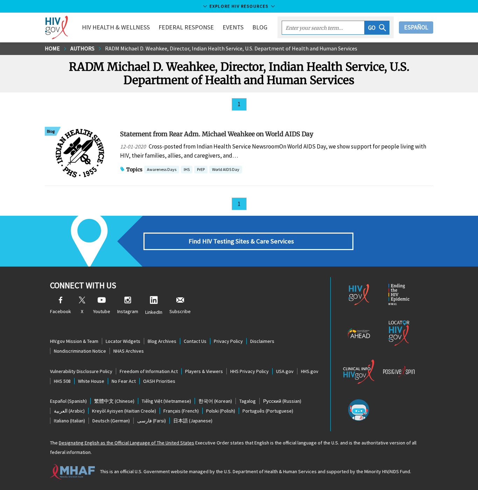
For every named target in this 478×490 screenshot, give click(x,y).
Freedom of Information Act (149, 371)
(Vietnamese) (166, 401)
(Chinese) (114, 401)
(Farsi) (151, 420)
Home (52, 48)
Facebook (60, 311)
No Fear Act (124, 381)
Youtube (101, 311)
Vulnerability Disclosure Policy (81, 371)
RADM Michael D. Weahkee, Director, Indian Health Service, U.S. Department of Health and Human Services (231, 48)
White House (91, 381)
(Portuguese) (267, 411)
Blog (259, 27)
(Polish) (220, 411)
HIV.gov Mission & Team (74, 341)
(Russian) (282, 401)
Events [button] (233, 27)
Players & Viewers (204, 371)
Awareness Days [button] (161, 169)
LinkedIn (153, 312)
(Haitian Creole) (124, 411)
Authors (82, 48)
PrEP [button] (201, 170)
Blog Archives (162, 341)
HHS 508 (62, 381)
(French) (181, 411)
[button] (377, 28)
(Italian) (69, 420)
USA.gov (285, 371)
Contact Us (195, 341)
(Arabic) (69, 411)
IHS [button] (186, 170)
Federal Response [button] (186, 27)
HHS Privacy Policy (249, 371)
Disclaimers (262, 341)
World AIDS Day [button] (225, 169)
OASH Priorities (159, 381)
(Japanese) (192, 420)
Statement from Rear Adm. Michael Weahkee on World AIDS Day (216, 134)
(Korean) (215, 401)
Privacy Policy (228, 341)
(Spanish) (68, 401)
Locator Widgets (123, 341)
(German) (111, 420)
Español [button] (416, 27)
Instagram (127, 311)
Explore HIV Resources (239, 6)
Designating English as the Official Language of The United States (126, 443)
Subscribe (180, 311)
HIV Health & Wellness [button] (116, 27)
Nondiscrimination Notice (80, 351)
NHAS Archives (128, 351)
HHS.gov (309, 371)
